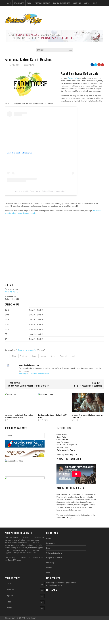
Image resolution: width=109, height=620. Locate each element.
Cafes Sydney (61, 434)
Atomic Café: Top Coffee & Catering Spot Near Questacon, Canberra (19, 416)
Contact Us (63, 517)
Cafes (9, 3)
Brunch (34, 356)
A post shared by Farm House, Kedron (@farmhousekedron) (40, 191)
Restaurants (19, 3)
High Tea (10, 595)
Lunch (73, 356)
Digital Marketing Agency (66, 450)
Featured (63, 356)
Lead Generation (62, 442)
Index (95, 3)
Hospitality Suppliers (61, 3)
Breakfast (23, 356)
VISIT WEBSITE (11, 291)
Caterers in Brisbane (41, 3)
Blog (14, 356)
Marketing (77, 3)
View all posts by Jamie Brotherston (34, 373)
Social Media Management (66, 444)
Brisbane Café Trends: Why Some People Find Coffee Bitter (87, 416)
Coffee (43, 356)
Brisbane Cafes (62, 447)
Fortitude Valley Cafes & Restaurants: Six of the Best (28, 385)
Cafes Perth (61, 437)
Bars (29, 3)
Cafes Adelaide (62, 439)
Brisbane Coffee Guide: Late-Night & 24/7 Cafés (53, 416)
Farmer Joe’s (73, 78)
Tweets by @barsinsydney (66, 454)
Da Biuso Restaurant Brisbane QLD (88, 385)
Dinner (53, 356)
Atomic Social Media (54, 585)
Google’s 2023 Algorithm (27, 350)
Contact (87, 3)
